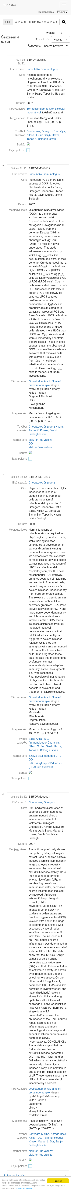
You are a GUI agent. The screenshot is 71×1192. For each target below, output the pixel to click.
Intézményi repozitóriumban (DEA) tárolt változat (45, 765)
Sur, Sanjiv (44, 135)
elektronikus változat (41, 439)
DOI (31, 443)
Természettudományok (40, 108)
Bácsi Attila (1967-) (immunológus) (40, 740)
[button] (63, 33)
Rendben (58, 1180)
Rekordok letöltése (15, 1175)
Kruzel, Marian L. (39, 1141)
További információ (24, 1188)
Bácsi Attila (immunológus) (43, 69)
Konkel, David (48, 430)
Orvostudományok (40, 381)
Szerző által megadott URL (45, 755)
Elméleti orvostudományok (45, 383)
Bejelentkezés (46, 12)
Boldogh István (47, 139)
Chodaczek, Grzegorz (40, 131)
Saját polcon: (17, 150)
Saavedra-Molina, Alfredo (44, 1134)
